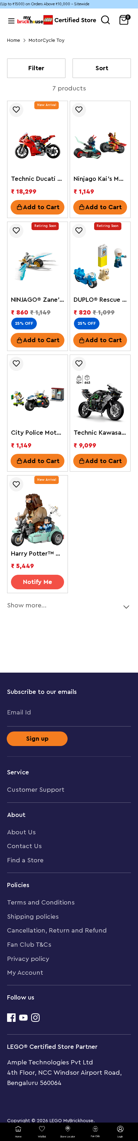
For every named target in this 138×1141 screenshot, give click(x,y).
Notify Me (37, 582)
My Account (25, 972)
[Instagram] (35, 1017)
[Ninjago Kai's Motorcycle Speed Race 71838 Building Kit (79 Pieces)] (100, 145)
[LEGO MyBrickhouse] (30, 19)
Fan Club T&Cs (29, 944)
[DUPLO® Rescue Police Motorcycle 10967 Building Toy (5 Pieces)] (100, 266)
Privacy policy (28, 959)
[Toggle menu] (10, 20)
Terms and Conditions (41, 902)
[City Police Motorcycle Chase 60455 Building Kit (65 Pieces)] (37, 399)
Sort (102, 68)
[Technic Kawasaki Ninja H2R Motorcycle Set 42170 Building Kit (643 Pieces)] (100, 399)
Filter (36, 68)
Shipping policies (33, 916)
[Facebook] (11, 1017)
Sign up (37, 738)
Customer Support (35, 789)
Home (13, 40)
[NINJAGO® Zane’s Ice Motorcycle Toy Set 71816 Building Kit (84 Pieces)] (37, 266)
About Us (21, 832)
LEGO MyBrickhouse (71, 1120)
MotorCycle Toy (46, 40)
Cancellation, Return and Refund (57, 930)
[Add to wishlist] (16, 110)
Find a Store (25, 860)
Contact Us (24, 846)
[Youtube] (23, 1017)
